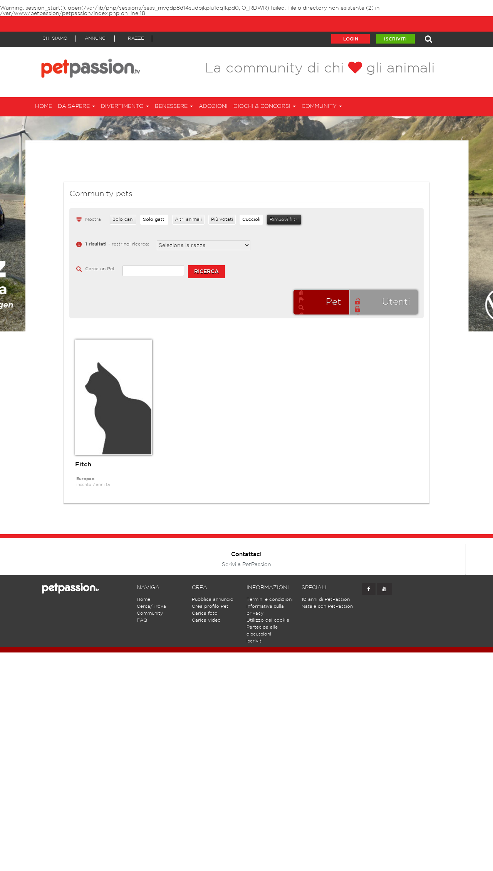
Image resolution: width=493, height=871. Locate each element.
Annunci (96, 38)
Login (350, 39)
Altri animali (188, 219)
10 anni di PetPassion (326, 599)
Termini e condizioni (269, 599)
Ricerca (206, 271)
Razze (136, 38)
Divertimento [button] (123, 106)
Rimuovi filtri (284, 219)
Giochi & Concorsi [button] (262, 106)
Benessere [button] (172, 106)
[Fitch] (113, 397)
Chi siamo (54, 38)
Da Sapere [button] (74, 106)
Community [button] (320, 106)
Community (150, 613)
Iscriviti (395, 39)
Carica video (206, 620)
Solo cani (123, 219)
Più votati (222, 219)
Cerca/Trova (151, 606)
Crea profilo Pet (210, 606)
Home (43, 106)
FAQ (142, 620)
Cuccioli (251, 219)
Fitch (83, 464)
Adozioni (213, 106)
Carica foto (205, 613)
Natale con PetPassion (327, 606)
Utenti (396, 302)
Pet (333, 302)
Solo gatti (154, 219)
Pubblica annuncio (212, 599)
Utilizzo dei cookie (267, 620)
